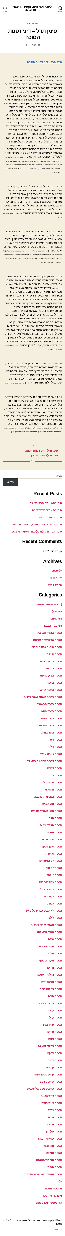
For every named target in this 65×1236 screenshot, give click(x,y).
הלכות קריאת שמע (51, 1081)
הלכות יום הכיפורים (50, 860)
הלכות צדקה (54, 1053)
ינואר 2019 (56, 577)
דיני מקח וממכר (52, 625)
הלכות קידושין (54, 1067)
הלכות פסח (55, 1038)
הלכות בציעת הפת (51, 675)
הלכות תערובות (53, 1145)
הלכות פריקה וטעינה (50, 1046)
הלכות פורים (54, 1031)
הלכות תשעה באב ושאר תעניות (43, 1174)
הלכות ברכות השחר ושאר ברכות (43, 696)
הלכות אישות (54, 654)
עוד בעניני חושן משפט (49, 1202)
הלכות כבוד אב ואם (50, 882)
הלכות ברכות (54, 682)
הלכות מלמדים (53, 953)
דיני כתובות (55, 618)
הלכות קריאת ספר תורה (48, 1074)
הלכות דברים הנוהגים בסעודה (44, 761)
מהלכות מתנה (53, 1188)
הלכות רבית (55, 1110)
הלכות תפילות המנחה (49, 1160)
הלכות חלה (55, 818)
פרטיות (58, 1229)
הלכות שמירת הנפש (50, 1138)
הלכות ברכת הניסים (50, 718)
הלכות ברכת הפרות (50, 725)
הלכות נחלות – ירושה (49, 974)
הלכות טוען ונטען (52, 846)
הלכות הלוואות (53, 789)
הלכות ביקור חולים (51, 661)
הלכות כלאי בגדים (51, 896)
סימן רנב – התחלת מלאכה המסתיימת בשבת (36, 531)
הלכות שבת (55, 1117)
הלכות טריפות (54, 853)
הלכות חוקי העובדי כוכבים (46, 810)
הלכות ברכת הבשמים (49, 704)
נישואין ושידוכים (52, 1195)
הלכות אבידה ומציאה (49, 632)
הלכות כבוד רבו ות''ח (49, 889)
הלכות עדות (55, 1010)
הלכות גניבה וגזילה (50, 753)
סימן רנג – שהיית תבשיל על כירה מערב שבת (36, 524)
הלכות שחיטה (54, 1124)
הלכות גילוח (55, 746)
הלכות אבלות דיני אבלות (47, 639)
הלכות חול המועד (52, 803)
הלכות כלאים (54, 903)
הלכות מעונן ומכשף (50, 960)
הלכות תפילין (54, 1167)
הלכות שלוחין (54, 1131)
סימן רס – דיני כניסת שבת (47, 510)
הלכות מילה (55, 939)
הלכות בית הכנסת (51, 668)
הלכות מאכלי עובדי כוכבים (46, 924)
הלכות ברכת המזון (51, 711)
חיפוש (59, 476)
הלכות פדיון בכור (52, 1024)
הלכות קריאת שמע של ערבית (44, 1088)
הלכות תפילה (54, 1152)
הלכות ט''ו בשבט (52, 839)
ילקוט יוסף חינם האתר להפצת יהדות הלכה (32, 8)
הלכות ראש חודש (51, 1103)
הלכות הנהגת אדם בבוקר (47, 796)
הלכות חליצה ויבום (51, 825)
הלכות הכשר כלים (51, 782)
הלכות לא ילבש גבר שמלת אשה (43, 910)
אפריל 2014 (55, 585)
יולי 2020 (57, 570)
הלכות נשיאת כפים (50, 989)
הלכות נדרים (54, 967)
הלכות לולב (55, 917)
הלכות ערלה (55, 1017)
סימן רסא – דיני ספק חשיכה (46, 503)
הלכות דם (56, 775)
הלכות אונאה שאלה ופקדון (46, 647)
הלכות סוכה (32, 23)
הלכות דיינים (54, 768)
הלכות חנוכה (54, 832)
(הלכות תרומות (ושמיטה (48, 604)
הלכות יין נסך (54, 875)
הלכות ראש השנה (51, 1095)
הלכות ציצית (54, 1060)
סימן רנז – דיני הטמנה (49, 517)
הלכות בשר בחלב (51, 732)
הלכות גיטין (55, 739)
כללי (59, 1181)
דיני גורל (57, 611)
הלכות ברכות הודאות (50, 689)
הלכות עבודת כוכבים (50, 1003)
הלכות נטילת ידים (51, 981)
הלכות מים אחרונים (50, 946)
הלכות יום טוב (54, 867)
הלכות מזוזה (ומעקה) (49, 932)
